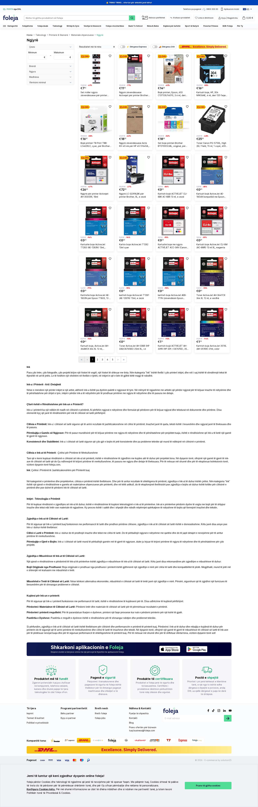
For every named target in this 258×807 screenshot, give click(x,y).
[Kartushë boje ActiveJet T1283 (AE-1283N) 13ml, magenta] (96, 220)
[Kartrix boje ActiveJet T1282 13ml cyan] (135, 220)
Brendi (32, 66)
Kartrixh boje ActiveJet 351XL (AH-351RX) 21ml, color (211, 347)
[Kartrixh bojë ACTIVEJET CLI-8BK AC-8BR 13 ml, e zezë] (173, 170)
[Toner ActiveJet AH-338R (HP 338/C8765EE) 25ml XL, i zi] (135, 322)
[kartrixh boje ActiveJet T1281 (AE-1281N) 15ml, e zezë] (135, 271)
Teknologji (57, 26)
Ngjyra (32, 71)
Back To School (135, 26)
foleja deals (42, 26)
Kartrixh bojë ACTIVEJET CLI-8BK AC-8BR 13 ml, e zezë (172, 195)
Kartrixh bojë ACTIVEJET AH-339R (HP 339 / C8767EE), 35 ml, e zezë (172, 348)
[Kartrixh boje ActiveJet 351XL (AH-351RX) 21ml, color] (212, 322)
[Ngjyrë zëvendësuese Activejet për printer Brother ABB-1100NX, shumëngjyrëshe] (135, 68)
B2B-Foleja (228, 26)
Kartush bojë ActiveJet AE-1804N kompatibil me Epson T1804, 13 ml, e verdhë (210, 195)
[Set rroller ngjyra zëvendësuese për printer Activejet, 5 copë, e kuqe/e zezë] (96, 68)
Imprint (30, 713)
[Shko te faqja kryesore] (10, 18)
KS (248, 9)
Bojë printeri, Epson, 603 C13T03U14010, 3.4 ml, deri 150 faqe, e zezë (172, 94)
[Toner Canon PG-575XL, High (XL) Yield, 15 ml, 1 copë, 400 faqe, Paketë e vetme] (212, 119)
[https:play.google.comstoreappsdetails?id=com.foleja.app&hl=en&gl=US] (196, 649)
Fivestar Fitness (210, 26)
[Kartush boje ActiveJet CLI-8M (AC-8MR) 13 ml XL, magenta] (212, 220)
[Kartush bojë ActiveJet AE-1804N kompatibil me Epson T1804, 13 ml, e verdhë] (212, 170)
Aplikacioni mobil (231, 9)
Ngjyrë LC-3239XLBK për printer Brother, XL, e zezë (132, 195)
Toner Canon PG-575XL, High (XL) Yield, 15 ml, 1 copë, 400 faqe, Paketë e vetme (211, 145)
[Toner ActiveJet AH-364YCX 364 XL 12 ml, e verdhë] (212, 271)
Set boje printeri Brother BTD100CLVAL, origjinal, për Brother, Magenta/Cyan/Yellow (173, 145)
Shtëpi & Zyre (73, 26)
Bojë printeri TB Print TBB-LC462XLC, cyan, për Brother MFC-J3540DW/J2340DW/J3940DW (96, 145)
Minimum (36, 55)
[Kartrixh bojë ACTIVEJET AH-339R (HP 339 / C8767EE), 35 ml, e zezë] (173, 322)
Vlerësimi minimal (37, 82)
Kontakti (133, 718)
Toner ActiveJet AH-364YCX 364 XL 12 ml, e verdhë (210, 296)
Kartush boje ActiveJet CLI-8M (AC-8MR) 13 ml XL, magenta (211, 246)
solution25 (226, 760)
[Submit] (227, 718)
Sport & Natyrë (192, 26)
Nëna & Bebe (153, 26)
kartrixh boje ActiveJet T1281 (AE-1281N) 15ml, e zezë (134, 296)
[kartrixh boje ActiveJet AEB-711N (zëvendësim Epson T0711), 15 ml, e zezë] (173, 271)
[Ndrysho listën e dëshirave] (109, 55)
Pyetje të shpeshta (139, 713)
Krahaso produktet (181, 18)
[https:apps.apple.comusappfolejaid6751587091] (169, 649)
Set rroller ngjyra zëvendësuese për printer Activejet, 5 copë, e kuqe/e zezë (94, 94)
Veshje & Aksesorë (92, 26)
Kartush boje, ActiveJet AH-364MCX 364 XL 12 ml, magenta (95, 348)
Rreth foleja (101, 713)
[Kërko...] (132, 17)
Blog (131, 722)
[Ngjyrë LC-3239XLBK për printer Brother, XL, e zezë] (135, 170)
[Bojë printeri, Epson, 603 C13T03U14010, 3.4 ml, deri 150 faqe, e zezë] (173, 68)
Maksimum (62, 55)
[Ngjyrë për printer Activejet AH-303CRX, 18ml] (96, 170)
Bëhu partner (67, 713)
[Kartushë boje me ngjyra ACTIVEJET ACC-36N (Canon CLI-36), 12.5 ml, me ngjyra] (173, 220)
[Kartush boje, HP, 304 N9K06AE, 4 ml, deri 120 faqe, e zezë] (212, 68)
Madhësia (34, 77)
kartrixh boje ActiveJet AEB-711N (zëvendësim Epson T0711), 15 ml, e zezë (172, 297)
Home (30, 35)
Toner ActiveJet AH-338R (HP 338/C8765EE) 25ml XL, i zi (134, 347)
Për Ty (240, 26)
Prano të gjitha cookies (208, 785)
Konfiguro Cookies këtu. (41, 789)
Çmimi (32, 47)
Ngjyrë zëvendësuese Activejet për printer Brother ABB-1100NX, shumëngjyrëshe (134, 94)
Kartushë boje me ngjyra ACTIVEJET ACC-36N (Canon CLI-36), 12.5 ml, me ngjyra (172, 246)
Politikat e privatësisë (37, 722)
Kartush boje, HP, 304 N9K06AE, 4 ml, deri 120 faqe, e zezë (211, 94)
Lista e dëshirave (205, 18)
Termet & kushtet (35, 718)
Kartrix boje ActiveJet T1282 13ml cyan (133, 246)
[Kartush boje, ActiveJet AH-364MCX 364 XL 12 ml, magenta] (96, 322)
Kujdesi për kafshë (171, 26)
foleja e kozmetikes (115, 26)
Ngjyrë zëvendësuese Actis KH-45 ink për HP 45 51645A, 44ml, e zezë (134, 145)
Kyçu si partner (68, 718)
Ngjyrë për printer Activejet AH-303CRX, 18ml (94, 195)
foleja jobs (100, 718)
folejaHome (27, 26)
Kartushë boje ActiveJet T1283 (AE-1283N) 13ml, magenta (93, 246)
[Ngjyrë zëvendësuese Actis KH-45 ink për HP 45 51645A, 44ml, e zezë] (135, 119)
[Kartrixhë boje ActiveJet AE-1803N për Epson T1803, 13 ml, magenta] (96, 271)
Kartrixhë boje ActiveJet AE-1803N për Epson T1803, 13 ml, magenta (96, 297)
